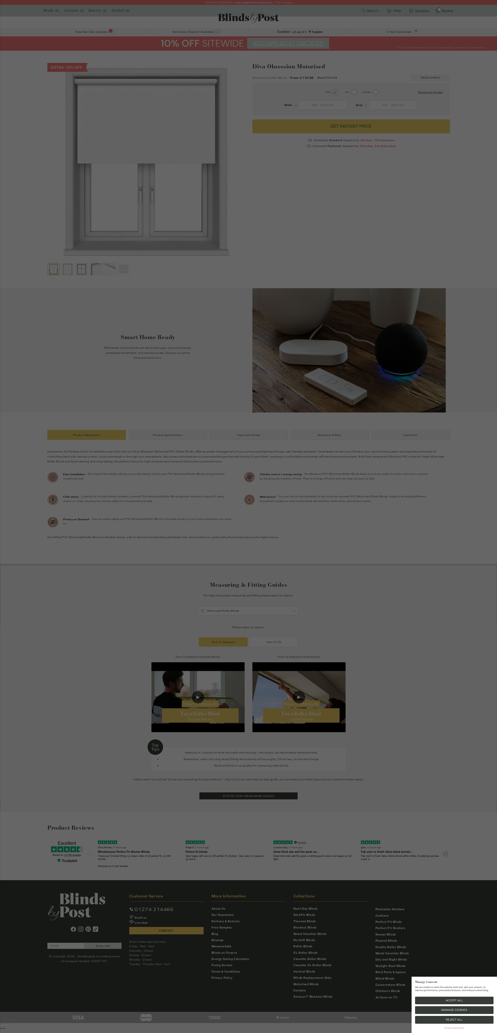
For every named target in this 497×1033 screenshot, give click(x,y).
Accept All (454, 1000)
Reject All (454, 1019)
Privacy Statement (454, 1028)
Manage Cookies (454, 1009)
